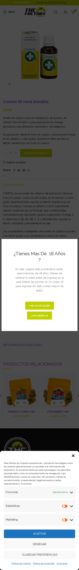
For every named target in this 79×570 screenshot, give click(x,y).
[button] (73, 456)
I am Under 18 (39, 315)
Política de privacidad (43, 563)
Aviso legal (61, 563)
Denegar (39, 544)
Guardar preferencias (39, 554)
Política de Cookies (21, 563)
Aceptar (39, 533)
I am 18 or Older (39, 305)
